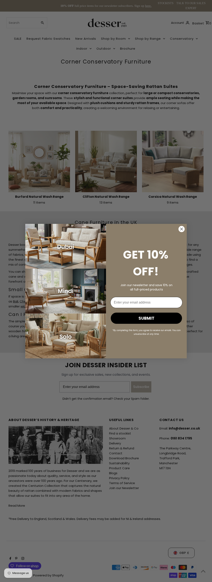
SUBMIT (146, 318)
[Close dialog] (181, 229)
